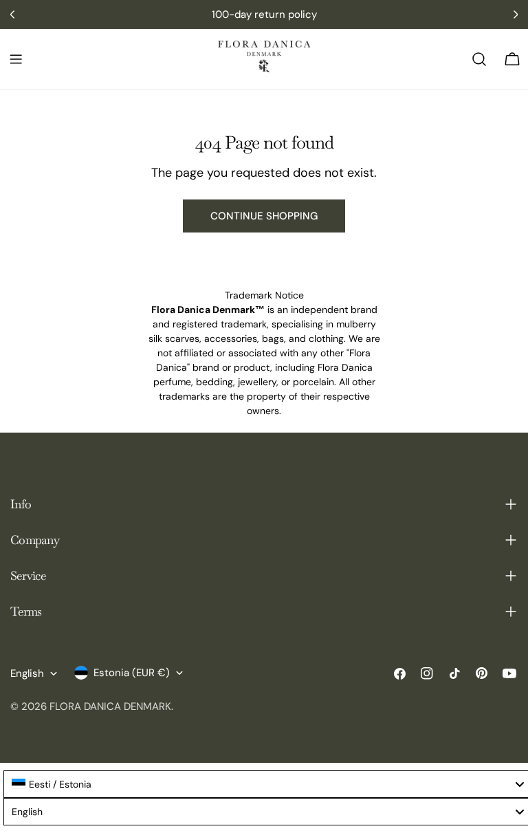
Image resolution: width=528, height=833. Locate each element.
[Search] (479, 59)
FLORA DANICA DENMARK (110, 706)
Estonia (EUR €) (132, 673)
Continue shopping (264, 216)
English (27, 673)
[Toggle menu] (16, 59)
